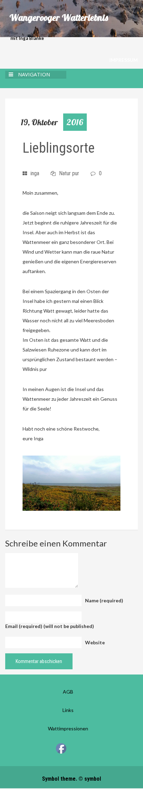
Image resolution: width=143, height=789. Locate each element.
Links (68, 710)
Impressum (123, 60)
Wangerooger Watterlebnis (58, 18)
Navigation (34, 74)
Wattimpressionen (68, 728)
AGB (68, 692)
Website (95, 642)
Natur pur (69, 173)
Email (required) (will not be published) (49, 626)
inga (35, 173)
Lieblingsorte (59, 148)
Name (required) (104, 600)
